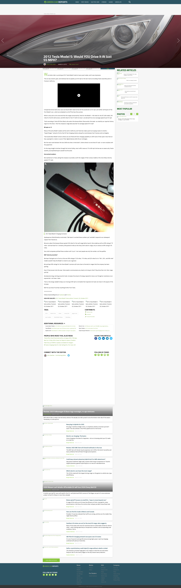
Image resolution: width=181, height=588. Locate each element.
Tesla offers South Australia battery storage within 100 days (60, 338)
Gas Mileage (80, 574)
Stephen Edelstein (70, 465)
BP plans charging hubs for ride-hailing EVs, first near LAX (60, 345)
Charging (79, 568)
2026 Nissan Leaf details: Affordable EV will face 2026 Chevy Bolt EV (69, 487)
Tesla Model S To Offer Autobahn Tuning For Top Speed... (60, 331)
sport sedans (48, 317)
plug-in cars (74, 313)
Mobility (79, 570)
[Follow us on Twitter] (98, 355)
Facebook (61, 295)
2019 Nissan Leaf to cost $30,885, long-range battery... (94, 326)
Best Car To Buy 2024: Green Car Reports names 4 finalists (60, 340)
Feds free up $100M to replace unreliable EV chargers (58, 342)
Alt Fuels (79, 580)
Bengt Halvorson (47, 414)
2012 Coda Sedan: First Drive (88, 328)
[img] (95, 338)
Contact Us (116, 570)
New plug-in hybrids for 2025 (75, 424)
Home (45, 13)
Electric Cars (95, 2)
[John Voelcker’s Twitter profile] (67, 355)
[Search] (133, 2)
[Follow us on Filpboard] (108, 355)
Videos (90, 570)
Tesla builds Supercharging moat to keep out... (94, 331)
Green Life (118, 2)
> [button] (137, 114)
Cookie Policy (116, 578)
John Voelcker (51, 64)
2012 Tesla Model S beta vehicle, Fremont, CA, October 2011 (71, 298)
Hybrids (104, 2)
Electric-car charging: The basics (76, 436)
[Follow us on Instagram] (102, 355)
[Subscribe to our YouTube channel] (105, 355)
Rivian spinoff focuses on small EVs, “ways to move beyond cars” (86, 500)
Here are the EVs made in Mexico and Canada (80, 511)
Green (60, 313)
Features (79, 584)
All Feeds (103, 568)
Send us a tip (89, 312)
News (77, 2)
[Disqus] (79, 382)
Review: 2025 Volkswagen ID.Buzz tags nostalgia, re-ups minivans (68, 411)
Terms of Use (116, 574)
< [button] (131, 114)
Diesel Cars (79, 582)
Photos (91, 568)
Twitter (69, 295)
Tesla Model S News (58, 317)
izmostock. (100, 586)
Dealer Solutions (93, 576)
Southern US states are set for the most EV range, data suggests (86, 523)
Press (114, 572)
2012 (46, 313)
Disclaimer (115, 576)
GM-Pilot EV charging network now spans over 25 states (83, 536)
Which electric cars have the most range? (79, 471)
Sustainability (80, 572)
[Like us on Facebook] (95, 355)
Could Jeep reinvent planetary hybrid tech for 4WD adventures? (85, 459)
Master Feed (104, 570)
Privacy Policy (116, 580)
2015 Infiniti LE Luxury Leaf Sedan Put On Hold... (60, 326)
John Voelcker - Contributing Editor (56, 355)
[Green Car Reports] (56, 2)
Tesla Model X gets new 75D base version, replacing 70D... (60, 328)
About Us (115, 568)
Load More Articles (51, 560)
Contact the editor (90, 317)
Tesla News (67, 317)
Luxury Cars (66, 313)
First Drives (85, 2)
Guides (111, 2)
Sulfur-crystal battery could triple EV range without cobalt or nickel (87, 548)
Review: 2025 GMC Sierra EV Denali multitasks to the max (84, 447)
